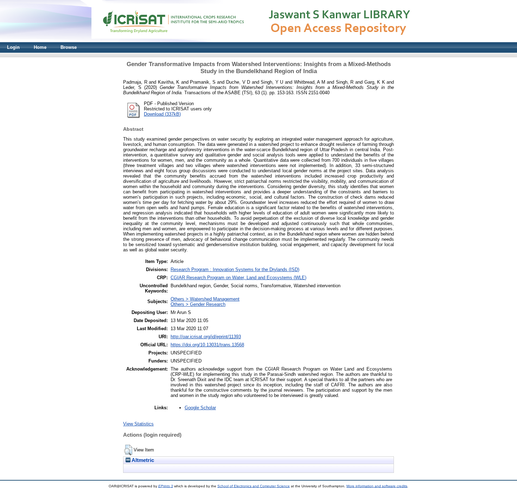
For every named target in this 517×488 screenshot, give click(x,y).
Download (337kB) (162, 114)
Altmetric (142, 460)
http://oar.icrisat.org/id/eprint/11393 (206, 336)
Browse (68, 47)
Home (40, 47)
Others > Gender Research (198, 304)
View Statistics (138, 423)
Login (13, 47)
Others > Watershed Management (205, 299)
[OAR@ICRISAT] (258, 40)
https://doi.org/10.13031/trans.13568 (207, 344)
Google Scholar (200, 407)
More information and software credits (376, 486)
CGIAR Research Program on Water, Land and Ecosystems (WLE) (238, 277)
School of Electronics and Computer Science (253, 486)
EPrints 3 (165, 486)
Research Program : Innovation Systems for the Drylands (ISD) (235, 269)
